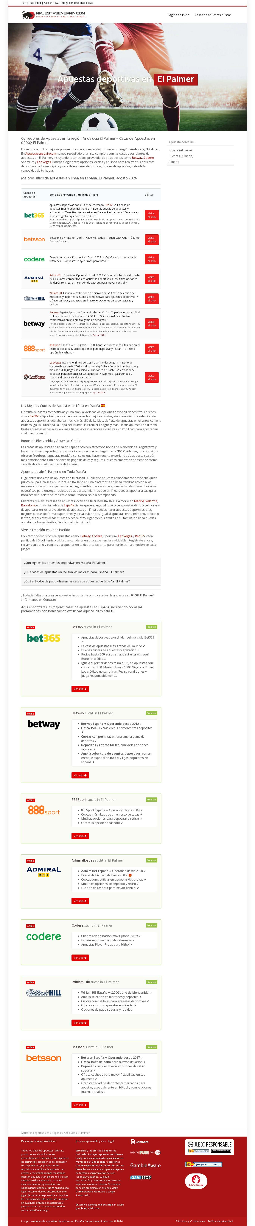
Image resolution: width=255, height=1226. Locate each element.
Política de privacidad (220, 1221)
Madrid (139, 501)
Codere (149, 158)
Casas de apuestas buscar (213, 15)
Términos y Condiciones (190, 1221)
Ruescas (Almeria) (181, 156)
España (69, 505)
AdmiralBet (56, 275)
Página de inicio (178, 15)
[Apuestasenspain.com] (53, 14)
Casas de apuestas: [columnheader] (29, 194)
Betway (137, 158)
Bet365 (109, 205)
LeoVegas (44, 162)
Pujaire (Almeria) (180, 150)
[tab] (91, 563)
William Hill (55, 293)
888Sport (54, 345)
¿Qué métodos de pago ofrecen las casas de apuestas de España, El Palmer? (77, 581)
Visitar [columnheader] (149, 194)
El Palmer (104, 627)
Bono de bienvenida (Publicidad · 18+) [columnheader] (73, 194)
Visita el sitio (152, 215)
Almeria (174, 162)
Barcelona (28, 505)
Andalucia (69, 1133)
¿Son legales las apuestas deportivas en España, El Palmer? (65, 563)
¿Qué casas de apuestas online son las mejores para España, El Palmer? (74, 572)
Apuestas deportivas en (35, 1133)
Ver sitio (79, 689)
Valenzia (151, 501)
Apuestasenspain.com (40, 153)
